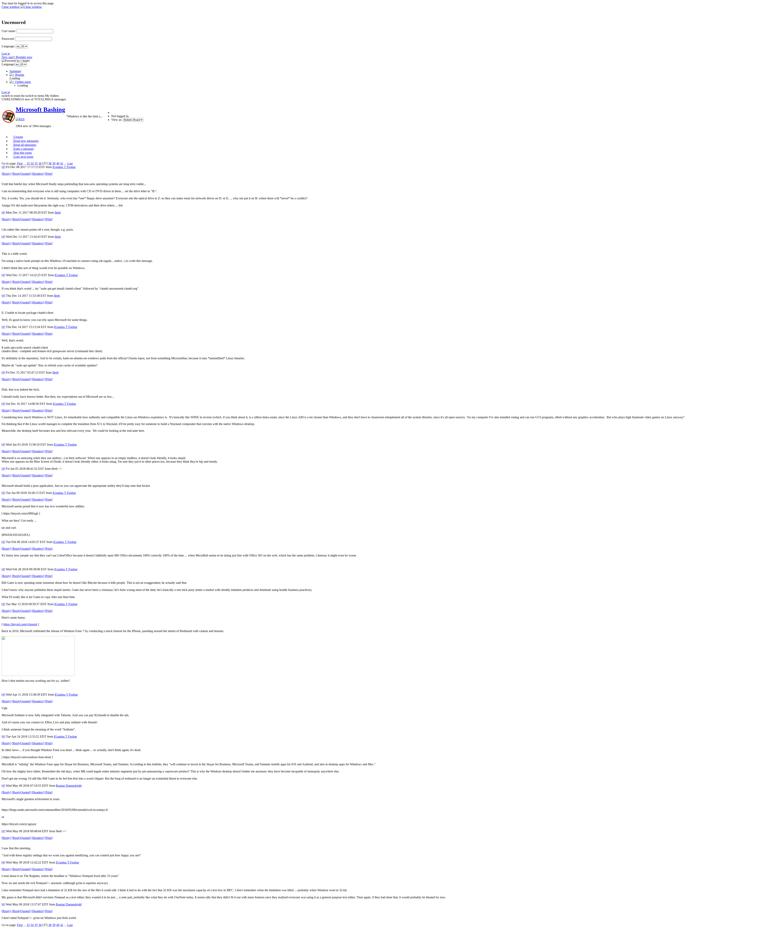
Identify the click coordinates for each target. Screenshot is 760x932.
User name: (9, 31)
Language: (8, 46)
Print (48, 173)
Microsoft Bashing (40, 109)
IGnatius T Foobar (64, 167)
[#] (3, 167)
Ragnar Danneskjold (69, 785)
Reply (6, 173)
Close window (11, 7)
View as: (116, 119)
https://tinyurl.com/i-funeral (20, 624)
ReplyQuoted (21, 173)
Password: (8, 38)
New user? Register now (17, 57)
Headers (37, 173)
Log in (6, 53)
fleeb (58, 212)
